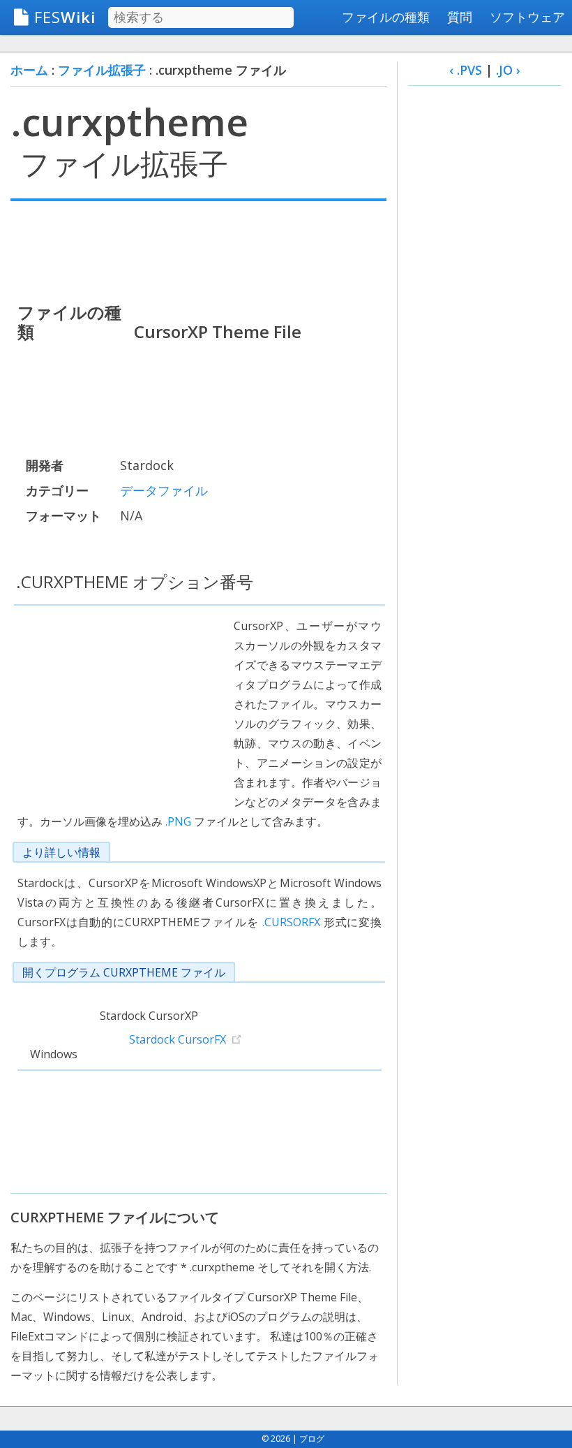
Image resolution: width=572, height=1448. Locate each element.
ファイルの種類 (386, 16)
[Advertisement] (198, 250)
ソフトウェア (527, 16)
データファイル (164, 490)
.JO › (508, 69)
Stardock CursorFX (177, 1039)
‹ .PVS (465, 69)
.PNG (178, 821)
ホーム (29, 69)
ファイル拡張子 (102, 69)
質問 (459, 16)
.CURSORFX (291, 922)
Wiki (65, 16)
